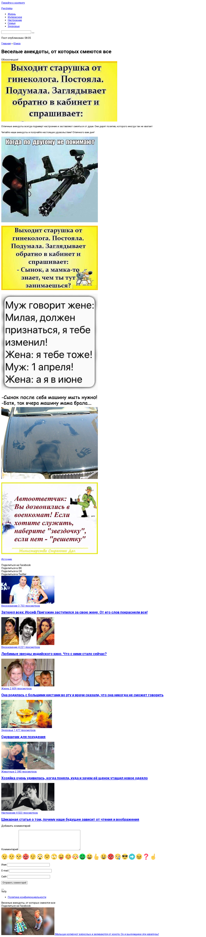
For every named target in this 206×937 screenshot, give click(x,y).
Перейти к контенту (13, 2)
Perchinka (6, 8)
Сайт (4, 876)
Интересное (15, 17)
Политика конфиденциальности (27, 897)
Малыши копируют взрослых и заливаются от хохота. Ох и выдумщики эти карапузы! (106, 934)
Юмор (17, 43)
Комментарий (9, 849)
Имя (3, 864)
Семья (11, 23)
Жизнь (12, 14)
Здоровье (14, 26)
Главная (6, 43)
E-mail (4, 870)
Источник (6, 559)
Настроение (15, 20)
